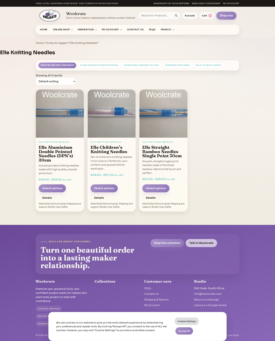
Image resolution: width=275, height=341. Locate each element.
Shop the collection (167, 243)
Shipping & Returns (177, 65)
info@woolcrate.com (208, 294)
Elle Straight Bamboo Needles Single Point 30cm (162, 151)
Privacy (166, 29)
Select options (52, 188)
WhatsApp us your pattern (171, 3)
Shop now (226, 15)
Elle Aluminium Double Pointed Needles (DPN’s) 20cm (56, 154)
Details (47, 198)
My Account (152, 305)
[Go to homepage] (50, 15)
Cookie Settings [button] (187, 321)
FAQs (152, 29)
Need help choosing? (206, 3)
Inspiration (86, 29)
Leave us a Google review (210, 305)
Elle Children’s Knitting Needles (109, 149)
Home (43, 29)
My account (231, 3)
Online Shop (61, 29)
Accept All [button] (184, 331)
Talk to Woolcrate (208, 65)
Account (190, 15)
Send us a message (206, 299)
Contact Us (135, 29)
